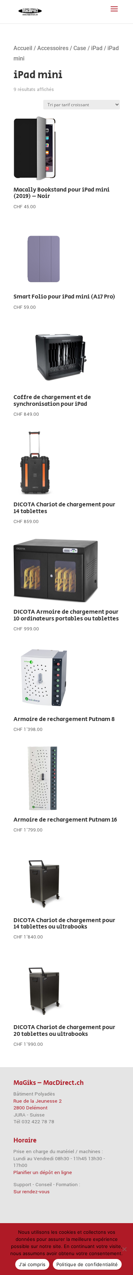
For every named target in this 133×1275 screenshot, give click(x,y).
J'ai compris (32, 1264)
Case (79, 48)
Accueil (22, 48)
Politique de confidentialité (87, 1264)
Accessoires (52, 48)
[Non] (124, 1249)
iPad (96, 48)
